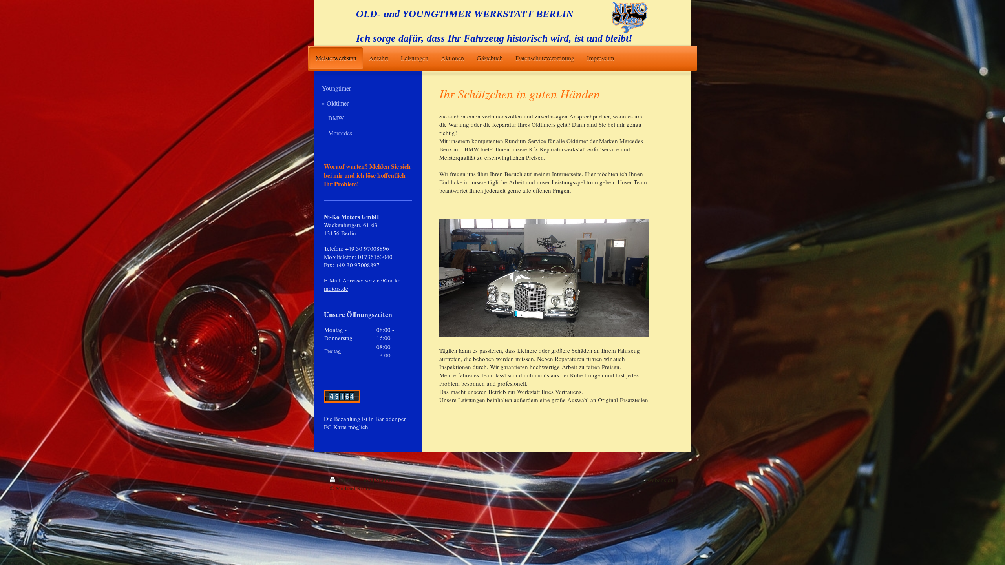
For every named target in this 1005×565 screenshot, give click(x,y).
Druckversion (355, 480)
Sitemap (385, 480)
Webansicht (661, 480)
